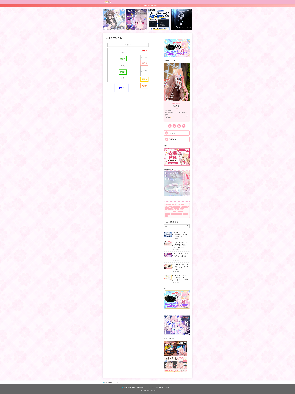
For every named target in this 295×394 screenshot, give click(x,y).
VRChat (138, 2)
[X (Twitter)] (179, 126)
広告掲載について (111, 382)
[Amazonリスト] (170, 126)
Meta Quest (180, 204)
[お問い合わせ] (183, 126)
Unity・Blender (171, 2)
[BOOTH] (174, 126)
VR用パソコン (151, 2)
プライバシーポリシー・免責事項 (155, 387)
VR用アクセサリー (169, 211)
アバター (163, 2)
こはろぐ (144, 390)
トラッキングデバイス (177, 214)
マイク (157, 2)
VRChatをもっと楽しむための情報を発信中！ (147, 5)
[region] (177, 183)
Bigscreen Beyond (170, 204)
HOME (105, 382)
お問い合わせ (184, 2)
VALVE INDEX (184, 207)
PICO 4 (167, 207)
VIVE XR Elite (168, 209)
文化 (178, 2)
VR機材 (144, 2)
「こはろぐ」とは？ (130, 2)
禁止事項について (169, 387)
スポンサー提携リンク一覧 (129, 387)
